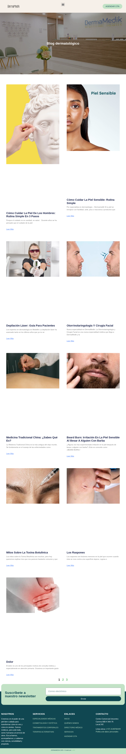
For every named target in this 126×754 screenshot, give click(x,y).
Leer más (10, 229)
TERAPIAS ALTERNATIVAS (43, 732)
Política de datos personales (107, 732)
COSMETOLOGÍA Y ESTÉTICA (45, 723)
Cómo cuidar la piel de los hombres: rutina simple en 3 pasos (30, 215)
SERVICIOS (68, 732)
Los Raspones (76, 552)
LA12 (73, 750)
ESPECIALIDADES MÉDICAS (44, 719)
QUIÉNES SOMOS (71, 723)
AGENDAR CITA (70, 736)
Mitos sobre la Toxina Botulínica (27, 552)
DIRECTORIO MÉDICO (73, 727)
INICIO (67, 719)
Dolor (9, 661)
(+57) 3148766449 (113, 729)
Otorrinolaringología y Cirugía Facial (90, 325)
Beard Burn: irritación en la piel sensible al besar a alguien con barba (93, 439)
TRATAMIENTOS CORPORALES (45, 727)
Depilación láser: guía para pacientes (30, 325)
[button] (63, 4)
